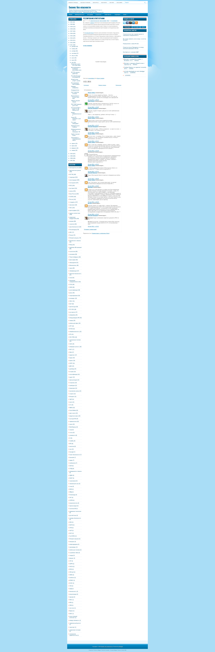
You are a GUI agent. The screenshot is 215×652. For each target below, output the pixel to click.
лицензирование (73, 295)
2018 (71, 29)
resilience (71, 577)
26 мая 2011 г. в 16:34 (93, 202)
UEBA (70, 574)
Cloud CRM (124, 650)
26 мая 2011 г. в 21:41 (93, 214)
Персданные (90, 14)
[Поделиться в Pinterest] (90, 81)
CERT (70, 363)
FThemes (95, 650)
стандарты (72, 202)
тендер (71, 555)
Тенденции (117, 14)
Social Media (72, 410)
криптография (73, 210)
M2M (70, 489)
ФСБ (70, 185)
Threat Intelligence (73, 257)
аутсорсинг (72, 312)
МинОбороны (72, 427)
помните (92, 22)
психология (72, 251)
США (70, 344)
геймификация (73, 271)
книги (70, 402)
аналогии (71, 446)
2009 (71, 156)
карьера (71, 597)
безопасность (72, 591)
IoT (70, 404)
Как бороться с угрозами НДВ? (131, 52)
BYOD (71, 328)
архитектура (72, 306)
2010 (71, 153)
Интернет (71, 396)
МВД (70, 492)
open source (72, 413)
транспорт (72, 627)
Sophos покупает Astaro (75, 134)
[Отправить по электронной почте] (84, 81)
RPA (70, 602)
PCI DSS (71, 309)
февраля (74, 148)
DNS (70, 522)
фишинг (71, 558)
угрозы (71, 191)
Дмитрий (90, 187)
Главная (70, 14)
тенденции (72, 177)
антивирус (72, 298)
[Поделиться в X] (87, 81)
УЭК (70, 586)
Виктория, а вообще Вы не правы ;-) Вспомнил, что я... (133, 60)
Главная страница (73, 2)
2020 (71, 24)
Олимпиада (72, 494)
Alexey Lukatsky (100, 78)
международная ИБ (74, 317)
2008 (71, 158)
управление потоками (74, 630)
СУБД (70, 468)
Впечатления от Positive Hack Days (75, 97)
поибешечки (72, 463)
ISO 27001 (72, 337)
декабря (74, 46)
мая (72, 62)
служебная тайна (73, 552)
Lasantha (107, 650)
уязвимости (72, 435)
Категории (136, 27)
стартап (71, 393)
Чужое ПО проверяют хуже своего (76, 119)
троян (70, 424)
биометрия (72, 388)
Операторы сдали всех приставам (75, 64)
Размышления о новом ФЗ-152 (131, 43)
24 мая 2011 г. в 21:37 (93, 125)
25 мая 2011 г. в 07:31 (93, 171)
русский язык (72, 515)
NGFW (71, 525)
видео (70, 357)
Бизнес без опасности (80, 7)
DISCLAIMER (119, 2)
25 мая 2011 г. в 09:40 (93, 178)
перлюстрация (73, 505)
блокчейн (71, 457)
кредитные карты (73, 416)
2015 (71, 35)
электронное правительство (73, 634)
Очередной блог (75, 90)
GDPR (71, 563)
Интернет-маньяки (74, 538)
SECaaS (71, 572)
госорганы (72, 382)
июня (73, 60)
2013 (71, 40)
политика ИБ (72, 508)
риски (70, 292)
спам (70, 429)
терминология (73, 421)
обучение (71, 205)
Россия (71, 199)
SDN (70, 605)
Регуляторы (99, 14)
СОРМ (71, 500)
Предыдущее (118, 85)
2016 (71, 33)
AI (70, 438)
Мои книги (104, 2)
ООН (70, 465)
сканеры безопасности (75, 518)
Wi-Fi (70, 533)
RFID (70, 569)
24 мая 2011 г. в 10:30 (93, 107)
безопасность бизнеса (75, 240)
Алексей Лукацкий (93, 108)
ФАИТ (70, 478)
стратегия (71, 224)
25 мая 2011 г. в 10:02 (93, 186)
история (71, 371)
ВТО (70, 443)
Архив (143, 27)
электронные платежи (75, 340)
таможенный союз (74, 483)
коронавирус (72, 547)
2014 (71, 38)
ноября (73, 48)
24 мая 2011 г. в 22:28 (93, 150)
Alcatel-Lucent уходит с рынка (75, 80)
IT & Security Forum (89, 32)
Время (71, 610)
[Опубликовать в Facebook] (89, 81)
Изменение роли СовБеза (75, 126)
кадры (71, 460)
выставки (71, 188)
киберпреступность (74, 346)
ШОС (70, 613)
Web (70, 352)
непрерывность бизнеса (75, 471)
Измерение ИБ (108, 14)
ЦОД (70, 588)
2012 (71, 42)
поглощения (72, 182)
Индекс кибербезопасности (76, 114)
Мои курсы (96, 2)
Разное (125, 14)
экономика (72, 254)
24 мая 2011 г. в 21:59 (93, 132)
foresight (71, 452)
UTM (70, 527)
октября (74, 51)
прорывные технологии (75, 511)
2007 (71, 160)
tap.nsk (90, 203)
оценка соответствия (74, 213)
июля (73, 58)
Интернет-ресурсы (74, 238)
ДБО (70, 366)
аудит (70, 377)
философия (72, 259)
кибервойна (72, 315)
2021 (71, 22)
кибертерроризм (73, 544)
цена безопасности (74, 226)
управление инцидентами (72, 218)
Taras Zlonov (91, 101)
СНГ (70, 497)
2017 (71, 31)
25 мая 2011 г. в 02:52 (93, 164)
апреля (73, 143)
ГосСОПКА (72, 536)
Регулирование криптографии (75, 83)
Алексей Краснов (92, 172)
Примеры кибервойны (74, 87)
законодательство (74, 167)
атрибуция (72, 385)
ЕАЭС (70, 583)
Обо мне (112, 2)
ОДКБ (70, 475)
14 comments (114, 20)
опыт (70, 449)
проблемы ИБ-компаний (75, 247)
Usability (71, 440)
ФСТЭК (71, 174)
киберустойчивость (74, 620)
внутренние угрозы (74, 391)
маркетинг (72, 355)
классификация (73, 374)
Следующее (86, 85)
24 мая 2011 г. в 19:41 (93, 117)
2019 (71, 26)
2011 (71, 45)
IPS (70, 334)
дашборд (71, 368)
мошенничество (73, 503)
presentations (91, 78)
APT (70, 326)
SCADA (71, 196)
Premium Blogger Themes (115, 650)
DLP (70, 304)
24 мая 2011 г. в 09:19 (93, 100)
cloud (70, 277)
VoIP (70, 530)
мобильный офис (73, 323)
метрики (71, 221)
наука (70, 268)
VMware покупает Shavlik (75, 101)
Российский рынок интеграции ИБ (75, 76)
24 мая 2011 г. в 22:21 (93, 141)
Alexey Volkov (91, 92)
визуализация (72, 594)
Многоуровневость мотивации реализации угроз (76, 69)
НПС (70, 232)
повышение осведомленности (74, 281)
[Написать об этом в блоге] (85, 81)
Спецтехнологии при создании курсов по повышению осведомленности (133, 34)
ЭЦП (70, 399)
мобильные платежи (74, 550)
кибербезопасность (74, 331)
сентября (74, 53)
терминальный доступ (75, 623)
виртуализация (73, 380)
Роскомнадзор (73, 229)
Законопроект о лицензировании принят (76, 139)
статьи (71, 432)
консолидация (73, 180)
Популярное (127, 27)
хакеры (71, 320)
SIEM (70, 287)
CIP (70, 561)
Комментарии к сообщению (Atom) (100, 233)
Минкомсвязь (72, 265)
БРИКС (71, 580)
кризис (71, 360)
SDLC (70, 301)
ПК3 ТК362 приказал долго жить (76, 105)
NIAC (70, 599)
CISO (70, 284)
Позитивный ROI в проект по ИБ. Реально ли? (75, 109)
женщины (71, 541)
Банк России (72, 193)
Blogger (121, 646)
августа (73, 55)
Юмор (70, 244)
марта (73, 145)
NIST (70, 349)
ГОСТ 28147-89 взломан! (75, 93)
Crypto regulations (87, 45)
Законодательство (80, 14)
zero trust (71, 608)
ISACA (71, 566)
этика (70, 486)
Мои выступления (85, 2)
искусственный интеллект (73, 617)
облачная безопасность (75, 273)
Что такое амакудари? (74, 123)
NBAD (70, 407)
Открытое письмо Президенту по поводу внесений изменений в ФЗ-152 (133, 48)
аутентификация (73, 290)
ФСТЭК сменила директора (75, 73)
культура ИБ (72, 418)
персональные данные (75, 170)
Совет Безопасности (74, 454)
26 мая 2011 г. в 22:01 (93, 226)
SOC (70, 207)
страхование (72, 481)
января (73, 150)
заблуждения (72, 262)
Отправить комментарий (90, 229)
